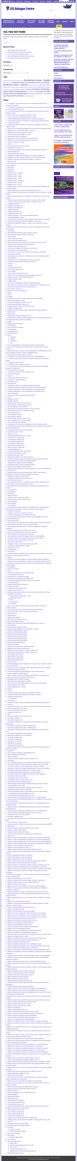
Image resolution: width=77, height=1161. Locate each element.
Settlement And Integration (14, 696)
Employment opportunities (14, 308)
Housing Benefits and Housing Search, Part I (19, 403)
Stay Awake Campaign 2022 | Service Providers (20, 733)
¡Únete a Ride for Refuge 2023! (15, 1111)
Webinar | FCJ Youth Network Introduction (18, 901)
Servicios (9, 690)
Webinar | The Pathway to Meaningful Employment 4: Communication (26, 1050)
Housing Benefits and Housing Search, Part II (19, 404)
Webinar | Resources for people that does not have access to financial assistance (28, 1000)
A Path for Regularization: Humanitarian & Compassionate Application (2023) (28, 120)
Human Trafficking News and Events (17, 422)
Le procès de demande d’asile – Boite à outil (19, 451)
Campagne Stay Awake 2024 (15, 207)
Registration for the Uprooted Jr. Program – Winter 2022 (22, 650)
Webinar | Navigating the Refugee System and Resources (22, 947)
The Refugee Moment (16, 598)
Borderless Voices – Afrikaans (15, 173)
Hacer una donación (12, 393)
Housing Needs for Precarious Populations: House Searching (23, 408)
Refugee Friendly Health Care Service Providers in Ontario (23, 629)
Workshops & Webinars (13, 1096)
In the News (35, 1)
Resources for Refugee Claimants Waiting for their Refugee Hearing (25, 671)
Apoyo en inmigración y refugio (15, 142)
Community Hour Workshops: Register (17, 250)
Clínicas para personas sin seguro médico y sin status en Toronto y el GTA (26, 242)
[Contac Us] (64, 103)
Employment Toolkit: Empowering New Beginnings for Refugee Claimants (27, 310)
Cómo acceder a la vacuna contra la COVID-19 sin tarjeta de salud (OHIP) (26, 252)
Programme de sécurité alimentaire (16, 588)
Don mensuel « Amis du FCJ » (15, 288)
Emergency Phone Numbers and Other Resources (20, 306)
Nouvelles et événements (14, 511)
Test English (10, 760)
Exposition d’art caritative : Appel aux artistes (19, 354)
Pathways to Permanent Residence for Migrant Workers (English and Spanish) (28, 559)
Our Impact (10, 1127)
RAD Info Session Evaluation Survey (16, 619)
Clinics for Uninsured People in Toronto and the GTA (21, 244)
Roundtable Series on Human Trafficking (18, 679)
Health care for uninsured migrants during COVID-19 (21, 395)
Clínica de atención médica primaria (16, 240)
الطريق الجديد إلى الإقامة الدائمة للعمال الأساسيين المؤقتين (22, 1117)
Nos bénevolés (11, 491)
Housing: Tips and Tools (13, 412)
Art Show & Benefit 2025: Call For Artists (18, 146)
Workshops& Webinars (51, 21)
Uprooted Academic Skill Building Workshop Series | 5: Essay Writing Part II (27, 810)
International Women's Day (32, 91)
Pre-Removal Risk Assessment (15, 574)
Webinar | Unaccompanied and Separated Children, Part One (23, 1057)
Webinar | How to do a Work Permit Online (18, 928)
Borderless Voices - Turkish (34, 85)
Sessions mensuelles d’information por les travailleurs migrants (24, 694)
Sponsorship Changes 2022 (14, 712)
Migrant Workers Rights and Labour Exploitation (20, 462)
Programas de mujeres (13, 586)
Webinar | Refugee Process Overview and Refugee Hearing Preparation (26, 990)
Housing (48, 87)
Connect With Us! (12, 257)
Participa (9, 557)
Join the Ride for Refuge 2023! (15, 441)
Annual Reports (14, 601)
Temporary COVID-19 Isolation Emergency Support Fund (22, 758)
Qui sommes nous (12, 613)
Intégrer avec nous (12, 433)
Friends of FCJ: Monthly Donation (16, 379)
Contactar (10, 265)
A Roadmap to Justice (13, 122)
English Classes (11, 313)
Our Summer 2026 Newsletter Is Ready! (18, 54)
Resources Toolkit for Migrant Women (17, 673)
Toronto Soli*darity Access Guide (16, 785)
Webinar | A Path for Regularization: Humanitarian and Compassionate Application (29, 841)
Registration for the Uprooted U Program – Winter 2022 (22, 652)
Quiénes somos (11, 615)
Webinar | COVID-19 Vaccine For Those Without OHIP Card (23, 882)
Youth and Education (29, 96)
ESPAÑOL (56, 1)
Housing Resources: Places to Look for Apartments (20, 410)
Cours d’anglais (11, 271)
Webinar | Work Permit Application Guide (18, 1073)
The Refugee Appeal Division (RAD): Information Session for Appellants (26, 774)
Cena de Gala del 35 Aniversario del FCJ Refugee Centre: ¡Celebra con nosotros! (28, 219)
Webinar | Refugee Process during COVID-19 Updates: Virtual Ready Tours (27, 988)
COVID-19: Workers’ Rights (14, 279)
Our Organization (12, 549)
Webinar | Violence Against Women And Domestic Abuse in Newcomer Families (28, 1061)
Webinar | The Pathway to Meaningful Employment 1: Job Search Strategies (27, 1044)
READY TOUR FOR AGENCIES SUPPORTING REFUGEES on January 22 (26, 623)
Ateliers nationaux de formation (16, 153)
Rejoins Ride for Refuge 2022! (15, 654)
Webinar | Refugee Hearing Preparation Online (19, 980)
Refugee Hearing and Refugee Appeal (15, 93)
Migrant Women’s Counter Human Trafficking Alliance (21, 460)
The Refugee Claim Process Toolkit (16, 776)
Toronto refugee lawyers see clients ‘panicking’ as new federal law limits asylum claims (63, 131)
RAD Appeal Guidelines (13, 617)
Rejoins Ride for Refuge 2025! (15, 659)
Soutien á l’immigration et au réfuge (17, 710)
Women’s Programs (12, 1090)
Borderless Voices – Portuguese (15, 180)
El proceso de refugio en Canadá (16, 300)
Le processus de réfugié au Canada (16, 453)
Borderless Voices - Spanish (15, 85)
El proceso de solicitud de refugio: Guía (17, 304)
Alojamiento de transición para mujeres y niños (19, 132)
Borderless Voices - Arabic (19, 80)
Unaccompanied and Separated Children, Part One (20, 793)
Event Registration (12, 331)
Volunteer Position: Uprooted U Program (18, 832)
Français (9, 376)
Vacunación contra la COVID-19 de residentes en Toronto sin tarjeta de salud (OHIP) (29, 824)
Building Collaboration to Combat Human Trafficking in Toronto (24, 190)
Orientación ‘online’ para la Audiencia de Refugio (20, 540)
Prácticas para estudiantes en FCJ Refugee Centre (20, 572)
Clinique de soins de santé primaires (17, 246)
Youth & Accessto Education (31, 21)
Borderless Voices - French (21, 82)
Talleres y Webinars (12, 756)
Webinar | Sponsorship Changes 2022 (17, 1009)
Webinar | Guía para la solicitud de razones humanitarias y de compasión (26, 913)
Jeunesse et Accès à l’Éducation (15, 437)
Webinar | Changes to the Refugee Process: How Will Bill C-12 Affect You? (27, 866)
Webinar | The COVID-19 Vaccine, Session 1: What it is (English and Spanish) (27, 1021)
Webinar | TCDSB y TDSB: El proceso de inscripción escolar (22, 1011)
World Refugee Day (12, 1098)
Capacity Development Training (15, 217)
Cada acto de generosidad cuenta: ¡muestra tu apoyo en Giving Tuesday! (26, 200)
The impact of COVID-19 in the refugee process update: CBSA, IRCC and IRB (27, 764)
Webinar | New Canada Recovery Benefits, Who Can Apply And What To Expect (28, 949)
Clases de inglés (11, 236)
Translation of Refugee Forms (18, 1149)
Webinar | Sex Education (13, 1007)
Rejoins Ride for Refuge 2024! (15, 658)
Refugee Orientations (13, 644)
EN (5, 1)
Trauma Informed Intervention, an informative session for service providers (27, 791)
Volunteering (10, 835)
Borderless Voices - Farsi (7, 82)
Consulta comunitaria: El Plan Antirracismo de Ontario (21, 261)
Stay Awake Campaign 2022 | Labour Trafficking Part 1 (21, 725)
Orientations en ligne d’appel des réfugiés (18, 545)
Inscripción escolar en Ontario (15, 431)
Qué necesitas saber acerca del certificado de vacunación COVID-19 (25, 609)
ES (9, 1)
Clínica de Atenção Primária (14, 238)
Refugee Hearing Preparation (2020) (17, 632)
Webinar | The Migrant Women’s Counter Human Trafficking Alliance (25, 1038)
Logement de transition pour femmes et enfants (20, 457)
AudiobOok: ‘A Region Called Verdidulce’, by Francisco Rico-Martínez (25, 155)
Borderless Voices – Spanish (14, 182)
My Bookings (13, 340)
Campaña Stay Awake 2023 (14, 211)
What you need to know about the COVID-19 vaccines (21, 1088)
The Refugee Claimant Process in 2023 (17, 778)
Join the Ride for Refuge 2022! (15, 439)
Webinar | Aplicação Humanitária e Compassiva (19, 855)
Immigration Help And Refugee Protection (18, 1125)
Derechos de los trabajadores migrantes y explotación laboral (23, 283)
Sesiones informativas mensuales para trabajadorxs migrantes (23, 692)
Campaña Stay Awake (13, 209)
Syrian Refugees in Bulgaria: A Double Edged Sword (21, 752)
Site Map (9, 704)
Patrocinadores (11, 567)
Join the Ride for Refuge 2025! (15, 445)
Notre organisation (12, 501)
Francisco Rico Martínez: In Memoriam (17, 377)
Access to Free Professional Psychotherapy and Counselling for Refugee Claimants (29, 128)
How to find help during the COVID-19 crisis (19, 418)
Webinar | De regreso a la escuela (16, 884)
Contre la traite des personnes (15, 269)
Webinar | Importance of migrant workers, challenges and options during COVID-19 (29, 934)
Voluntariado (10, 826)
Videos (12, 599)
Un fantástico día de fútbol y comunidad (18, 58)
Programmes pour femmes (14, 590)
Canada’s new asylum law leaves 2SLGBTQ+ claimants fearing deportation (63, 136)
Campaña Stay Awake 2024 (14, 213)
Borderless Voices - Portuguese (39, 82)
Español (9, 321)
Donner (9, 294)
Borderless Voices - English (37, 80)
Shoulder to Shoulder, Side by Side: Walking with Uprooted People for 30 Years (28, 702)
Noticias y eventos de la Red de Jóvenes (18, 497)
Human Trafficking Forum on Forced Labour (19, 420)
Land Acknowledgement (13, 449)
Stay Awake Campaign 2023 (14, 737)
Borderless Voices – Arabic (14, 174)
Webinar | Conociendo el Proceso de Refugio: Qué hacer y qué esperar (26, 880)
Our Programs (11, 551)
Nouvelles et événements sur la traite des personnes (21, 514)
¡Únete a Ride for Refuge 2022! (15, 1109)
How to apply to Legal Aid (14, 416)
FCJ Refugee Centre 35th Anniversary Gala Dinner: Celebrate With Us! (26, 356)
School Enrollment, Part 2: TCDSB (16, 687)
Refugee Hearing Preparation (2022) (17, 636)
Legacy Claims (13, 1143)
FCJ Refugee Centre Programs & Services (18, 364)
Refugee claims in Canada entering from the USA (23, 1151)
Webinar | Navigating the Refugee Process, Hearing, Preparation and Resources (28, 945)
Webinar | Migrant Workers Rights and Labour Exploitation (22, 940)
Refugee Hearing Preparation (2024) (17, 638)
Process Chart (13, 1147)
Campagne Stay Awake (13, 203)
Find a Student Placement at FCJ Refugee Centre (20, 372)
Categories (13, 337)
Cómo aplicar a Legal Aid (14, 254)
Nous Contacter (11, 505)
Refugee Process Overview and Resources (18, 648)
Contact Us (42, 1)
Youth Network (11, 1139)
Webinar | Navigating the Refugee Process (18, 942)
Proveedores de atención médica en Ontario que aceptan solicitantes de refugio (28, 592)
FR (7, 1)
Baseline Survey (11, 161)
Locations (12, 339)
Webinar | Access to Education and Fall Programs (20, 845)
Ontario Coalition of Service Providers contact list (20, 534)
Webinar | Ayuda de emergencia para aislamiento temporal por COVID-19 (27, 861)
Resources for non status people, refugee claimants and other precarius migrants (29, 667)
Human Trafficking (25, 89)
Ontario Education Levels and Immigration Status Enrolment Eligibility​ (26, 536)
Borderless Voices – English (14, 176)
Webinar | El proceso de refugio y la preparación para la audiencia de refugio (27, 891)
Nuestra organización (13, 520)
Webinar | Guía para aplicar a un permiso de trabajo (21, 911)
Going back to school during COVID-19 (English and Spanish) (23, 385)
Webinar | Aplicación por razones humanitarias (19, 857)
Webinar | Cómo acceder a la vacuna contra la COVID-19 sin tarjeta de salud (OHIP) (29, 868)
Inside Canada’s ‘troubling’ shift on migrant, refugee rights (63, 125)
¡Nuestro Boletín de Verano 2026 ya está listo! (19, 52)
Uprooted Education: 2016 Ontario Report (18, 814)
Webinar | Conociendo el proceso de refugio (19, 878)
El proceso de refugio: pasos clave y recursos (19, 302)
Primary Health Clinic (13, 582)
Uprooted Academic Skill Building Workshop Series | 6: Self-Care (24, 812)
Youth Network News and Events (16, 1102)
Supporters (10, 750)
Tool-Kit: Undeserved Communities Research (19, 781)
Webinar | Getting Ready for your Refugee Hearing (21, 907)
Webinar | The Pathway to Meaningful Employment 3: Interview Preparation (27, 1048)
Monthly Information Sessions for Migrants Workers (21, 464)
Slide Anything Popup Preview (15, 1153)
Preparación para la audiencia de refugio (18, 576)
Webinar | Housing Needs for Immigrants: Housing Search (22, 926)
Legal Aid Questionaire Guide (15, 455)
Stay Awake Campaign (13, 718)
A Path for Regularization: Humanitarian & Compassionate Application (26, 118)
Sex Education (11, 700)
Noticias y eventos (12, 495)
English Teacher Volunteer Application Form (19, 315)
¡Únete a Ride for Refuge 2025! (15, 1115)
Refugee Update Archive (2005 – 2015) (20, 596)
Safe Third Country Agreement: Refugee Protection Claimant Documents (27, 683)
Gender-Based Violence (42, 87)
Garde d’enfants (11, 383)
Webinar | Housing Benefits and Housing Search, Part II (22, 920)
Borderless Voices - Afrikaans (8, 80)
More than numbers (15, 1129)
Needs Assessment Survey (14, 480)
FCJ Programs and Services (24, 87)
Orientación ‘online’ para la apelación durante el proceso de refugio (25, 538)
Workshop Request (12, 1094)
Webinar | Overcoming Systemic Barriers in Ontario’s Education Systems (26, 961)
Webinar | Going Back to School (15, 909)
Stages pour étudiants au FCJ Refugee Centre (19, 716)
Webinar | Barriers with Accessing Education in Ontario (21, 862)
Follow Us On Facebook (61, 197)
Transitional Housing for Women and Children (19, 789)
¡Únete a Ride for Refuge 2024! (15, 1113)
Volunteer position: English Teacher (16, 830)
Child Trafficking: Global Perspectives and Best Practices (22, 232)
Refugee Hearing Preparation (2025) (17, 640)
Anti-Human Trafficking (13, 1133)
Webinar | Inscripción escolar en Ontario (18, 936)
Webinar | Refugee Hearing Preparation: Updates (20, 986)
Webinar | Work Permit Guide (15, 1075)
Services (9, 688)
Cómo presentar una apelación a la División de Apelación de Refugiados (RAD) (28, 256)
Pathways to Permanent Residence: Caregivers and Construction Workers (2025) (28, 561)
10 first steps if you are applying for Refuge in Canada (21, 115)
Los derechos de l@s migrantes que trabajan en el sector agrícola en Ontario (27, 459)
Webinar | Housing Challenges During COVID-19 (20, 922)
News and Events (12, 489)
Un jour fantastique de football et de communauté (20, 56)
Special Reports (48, 93)
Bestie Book (10, 167)
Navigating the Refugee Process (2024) (17, 476)
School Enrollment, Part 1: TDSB (16, 685)
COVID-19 (9, 87)
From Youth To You (12, 381)
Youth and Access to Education (15, 1100)
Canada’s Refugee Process (14, 1141)
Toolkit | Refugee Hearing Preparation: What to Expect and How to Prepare (27, 783)
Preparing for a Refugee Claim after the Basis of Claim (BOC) (23, 580)
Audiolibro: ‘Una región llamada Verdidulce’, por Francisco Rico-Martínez (26, 157)
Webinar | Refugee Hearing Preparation (18, 976)
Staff (8, 714)
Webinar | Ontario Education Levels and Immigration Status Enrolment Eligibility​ (28, 955)
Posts (8, 570)
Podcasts (64, 21)
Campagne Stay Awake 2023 (15, 205)
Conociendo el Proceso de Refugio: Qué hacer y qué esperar (23, 259)
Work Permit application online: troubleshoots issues (21, 1092)
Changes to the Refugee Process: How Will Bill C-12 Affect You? (24, 221)
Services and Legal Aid (35, 93)
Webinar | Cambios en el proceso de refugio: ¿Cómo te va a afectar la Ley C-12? (28, 864)
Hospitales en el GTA (12, 399)
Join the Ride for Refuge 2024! (15, 443)
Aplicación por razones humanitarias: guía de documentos (22, 140)
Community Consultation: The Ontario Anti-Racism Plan (22, 248)
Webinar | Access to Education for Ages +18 (19, 847)
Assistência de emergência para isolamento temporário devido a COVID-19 (27, 149)
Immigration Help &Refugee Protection (8, 21)
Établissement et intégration (15, 323)
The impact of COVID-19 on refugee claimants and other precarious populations (28, 768)
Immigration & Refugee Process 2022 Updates (19, 430)
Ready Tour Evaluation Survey (15, 621)
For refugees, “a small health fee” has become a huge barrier (63, 141)
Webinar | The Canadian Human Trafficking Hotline (20, 1019)
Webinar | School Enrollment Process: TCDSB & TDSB (21, 1001)
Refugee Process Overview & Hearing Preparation (20, 646)
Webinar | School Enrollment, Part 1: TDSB (18, 1003)
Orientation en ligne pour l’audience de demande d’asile (22, 543)
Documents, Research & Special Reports (18, 1123)
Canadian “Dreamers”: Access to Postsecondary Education (22, 215)
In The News (57, 121)
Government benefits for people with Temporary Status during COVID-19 (27, 387)
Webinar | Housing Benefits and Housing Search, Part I (21, 918)
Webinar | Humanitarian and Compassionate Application (22, 932)
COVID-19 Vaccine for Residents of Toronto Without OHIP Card (24, 275)
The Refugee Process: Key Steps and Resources (20, 779)
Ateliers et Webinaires (13, 151)
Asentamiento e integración (14, 147)
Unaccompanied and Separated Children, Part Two (20, 795)
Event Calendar (11, 325)
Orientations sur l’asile (13, 547)
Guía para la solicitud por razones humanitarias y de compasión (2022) (26, 389)
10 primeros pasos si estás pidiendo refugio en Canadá (21, 117)
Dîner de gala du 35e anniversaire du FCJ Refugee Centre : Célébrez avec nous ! (28, 285)
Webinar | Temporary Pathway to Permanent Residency (22, 1015)
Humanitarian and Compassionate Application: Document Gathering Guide (27, 424)
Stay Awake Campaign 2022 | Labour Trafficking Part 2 (21, 727)
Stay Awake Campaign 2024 (14, 739)
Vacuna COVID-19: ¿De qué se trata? (17, 822)
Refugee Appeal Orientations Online (17, 627)
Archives (9, 144)
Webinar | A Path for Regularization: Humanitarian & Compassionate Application (28, 837)
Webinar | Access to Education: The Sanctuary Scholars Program (24, 849)
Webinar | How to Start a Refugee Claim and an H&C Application (24, 930)
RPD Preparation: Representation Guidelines (19, 681)
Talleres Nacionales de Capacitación (16, 754)
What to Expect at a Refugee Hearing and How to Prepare (22, 1086)
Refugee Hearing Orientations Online (17, 631)
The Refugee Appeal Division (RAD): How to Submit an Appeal (24, 770)
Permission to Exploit (44, 91)
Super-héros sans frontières (14, 741)
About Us (9, 1121)
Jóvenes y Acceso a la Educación (16, 447)
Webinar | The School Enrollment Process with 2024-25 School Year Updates (27, 1052)
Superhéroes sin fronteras (14, 743)
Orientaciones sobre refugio (14, 542)
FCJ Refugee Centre (22, 8)
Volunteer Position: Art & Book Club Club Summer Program (23, 828)
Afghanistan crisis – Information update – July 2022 (21, 130)
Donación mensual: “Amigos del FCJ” (17, 290)
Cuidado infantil (11, 281)
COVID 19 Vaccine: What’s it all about (17, 273)
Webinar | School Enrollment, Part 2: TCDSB (19, 1005)
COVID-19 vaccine (15, 87)
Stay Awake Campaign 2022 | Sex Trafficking (19, 735)
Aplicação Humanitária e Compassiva (17, 136)
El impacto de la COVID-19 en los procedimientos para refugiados (24, 298)
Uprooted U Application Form (15, 816)
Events (72, 21)
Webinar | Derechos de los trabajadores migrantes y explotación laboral (26, 886)
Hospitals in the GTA (12, 401)
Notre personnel (11, 503)
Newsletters (13, 603)
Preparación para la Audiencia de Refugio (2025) (20, 578)
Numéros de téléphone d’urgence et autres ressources (22, 532)
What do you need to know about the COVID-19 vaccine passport (24, 1081)
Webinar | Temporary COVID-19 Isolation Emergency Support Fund (25, 1013)
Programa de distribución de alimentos (17, 584)
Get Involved (19, 1)
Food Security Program (13, 374)
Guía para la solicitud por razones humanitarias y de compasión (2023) (26, 391)
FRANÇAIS (49, 1)
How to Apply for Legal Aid (14, 414)
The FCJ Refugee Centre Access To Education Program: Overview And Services (28, 762)
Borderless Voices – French (14, 178)
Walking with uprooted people (18, 1131)
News (58, 21)
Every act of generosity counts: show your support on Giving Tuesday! (25, 345)
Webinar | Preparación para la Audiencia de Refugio (21, 971)
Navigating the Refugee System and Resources (20, 478)
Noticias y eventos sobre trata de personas (18, 499)
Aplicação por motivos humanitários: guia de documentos (22, 138)
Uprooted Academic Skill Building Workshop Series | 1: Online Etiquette (26, 797)
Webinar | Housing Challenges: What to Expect (19, 924)
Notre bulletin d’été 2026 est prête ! (17, 50)
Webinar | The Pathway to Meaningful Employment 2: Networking (25, 1046)
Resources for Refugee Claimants (16, 669)
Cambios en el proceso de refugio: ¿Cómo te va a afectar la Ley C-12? (25, 201)
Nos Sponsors (11, 493)
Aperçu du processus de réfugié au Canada (18, 134)
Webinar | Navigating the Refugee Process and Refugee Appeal (24, 944)
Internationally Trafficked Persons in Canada (19, 435)
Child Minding (11, 230)
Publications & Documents (14, 594)
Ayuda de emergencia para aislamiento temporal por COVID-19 (24, 159)
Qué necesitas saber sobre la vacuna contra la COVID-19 (22, 611)
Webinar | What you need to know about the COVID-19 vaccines (24, 1071)
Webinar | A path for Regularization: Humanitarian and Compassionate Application (29, 843)
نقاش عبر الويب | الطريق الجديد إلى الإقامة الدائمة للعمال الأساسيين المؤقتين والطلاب (28, 1119)
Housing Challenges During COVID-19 (17, 406)
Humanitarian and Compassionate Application (11, 89)
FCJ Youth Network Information (16, 370)
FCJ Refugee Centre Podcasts (15, 362)
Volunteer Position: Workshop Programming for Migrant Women (24, 833)
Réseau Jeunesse (12, 661)
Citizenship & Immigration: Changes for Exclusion (20, 234)
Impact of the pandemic (17, 91)
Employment (27, 1)
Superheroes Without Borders (13, 96)
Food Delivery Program (33, 87)
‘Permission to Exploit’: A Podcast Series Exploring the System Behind (64, 61)
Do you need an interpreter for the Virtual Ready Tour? (22, 286)
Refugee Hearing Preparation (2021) (17, 634)
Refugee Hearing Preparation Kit (16, 642)
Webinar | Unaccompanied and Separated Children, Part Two (23, 1059)
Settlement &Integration (21, 21)
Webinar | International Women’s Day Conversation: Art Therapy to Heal (26, 938)
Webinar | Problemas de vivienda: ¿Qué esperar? (20, 974)
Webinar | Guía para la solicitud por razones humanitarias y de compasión (26, 915)
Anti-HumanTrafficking (41, 21)
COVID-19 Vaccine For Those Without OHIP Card (20, 277)
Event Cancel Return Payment (15, 327)
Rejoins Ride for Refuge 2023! (15, 656)
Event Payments (11, 329)
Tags (11, 342)
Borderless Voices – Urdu (14, 184)
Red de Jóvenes (11, 625)
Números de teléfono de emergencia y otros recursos (21, 530)
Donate (59, 26)
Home (9, 397)
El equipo (9, 296)
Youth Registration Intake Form (15, 1104)
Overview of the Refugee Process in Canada (21, 1145)
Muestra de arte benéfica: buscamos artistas (19, 466)
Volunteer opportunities (16, 1137)
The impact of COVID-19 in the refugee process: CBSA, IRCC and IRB (25, 766)
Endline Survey (11, 312)
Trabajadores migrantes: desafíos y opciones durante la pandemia (24, 787)
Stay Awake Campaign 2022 (14, 720)
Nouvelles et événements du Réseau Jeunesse (19, 513)
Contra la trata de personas (14, 267)
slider (43, 93)
